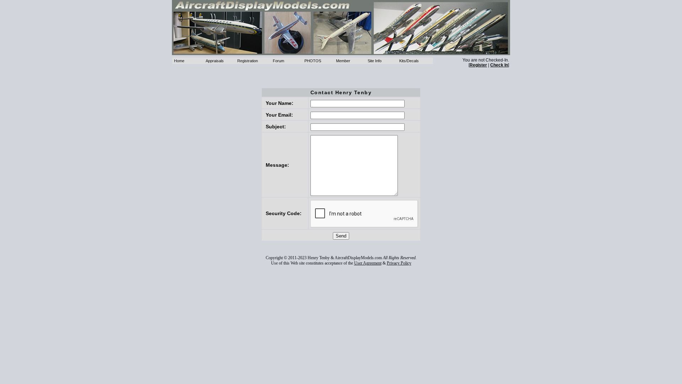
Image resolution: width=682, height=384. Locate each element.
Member (343, 61)
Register (478, 65)
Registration (247, 61)
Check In (499, 65)
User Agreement (367, 263)
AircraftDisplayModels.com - (341, 27)
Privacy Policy (399, 263)
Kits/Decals (409, 61)
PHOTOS (312, 61)
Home (179, 61)
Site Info (374, 61)
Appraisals (215, 61)
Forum (278, 61)
